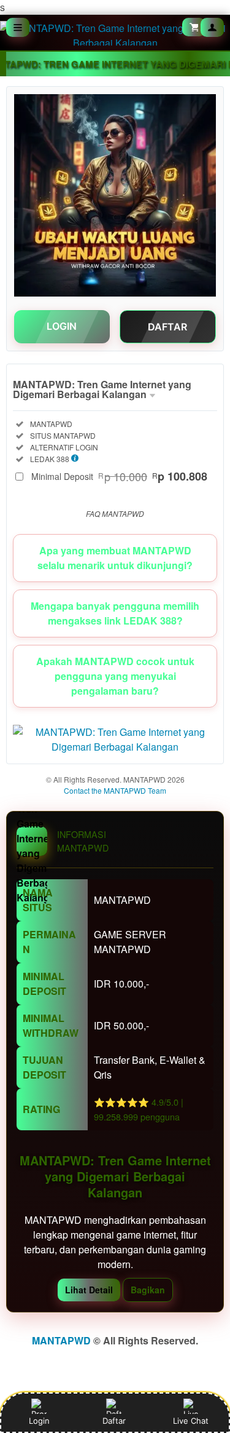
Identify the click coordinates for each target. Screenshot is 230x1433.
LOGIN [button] (62, 326)
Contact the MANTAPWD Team (115, 790)
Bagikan (148, 1289)
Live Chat (191, 1421)
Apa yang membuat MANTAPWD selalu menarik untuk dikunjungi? (115, 557)
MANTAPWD (61, 1340)
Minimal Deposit (119, 476)
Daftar (113, 1421)
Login (39, 1421)
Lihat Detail (89, 1289)
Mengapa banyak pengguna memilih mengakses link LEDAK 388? (115, 613)
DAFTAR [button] (167, 327)
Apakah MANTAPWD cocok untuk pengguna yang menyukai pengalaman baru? (115, 676)
